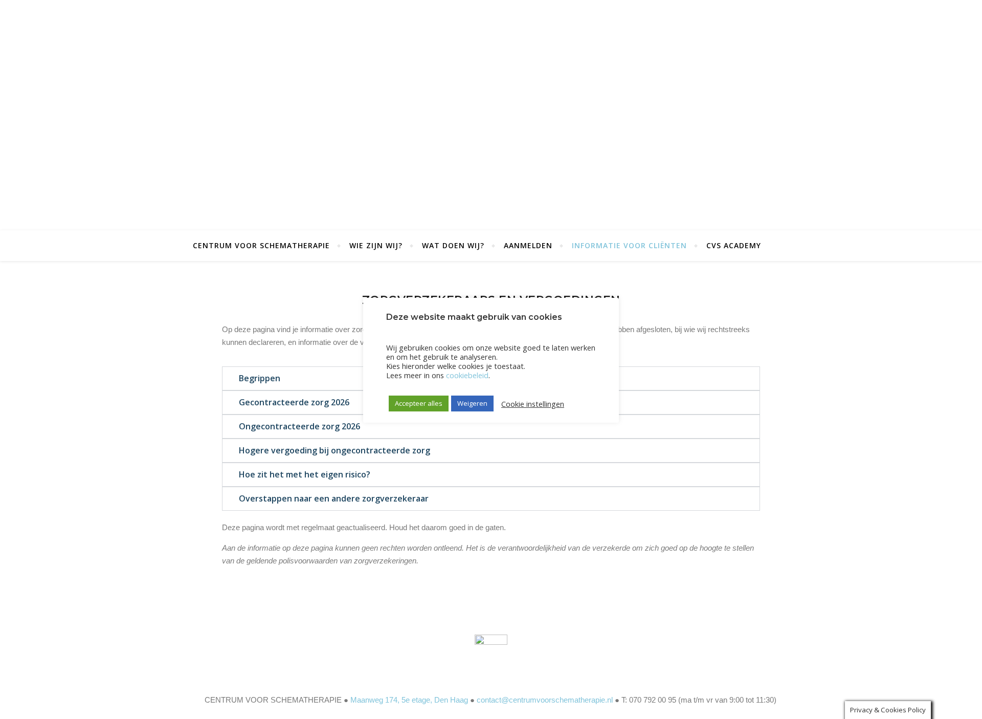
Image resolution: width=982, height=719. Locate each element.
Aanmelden (528, 245)
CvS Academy (733, 245)
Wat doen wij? (453, 245)
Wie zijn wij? (376, 245)
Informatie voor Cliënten (629, 245)
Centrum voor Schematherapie (261, 245)
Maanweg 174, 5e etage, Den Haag (409, 699)
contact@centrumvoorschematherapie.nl (545, 699)
